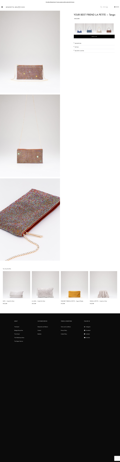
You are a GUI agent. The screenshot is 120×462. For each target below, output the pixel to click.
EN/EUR (117, 7)
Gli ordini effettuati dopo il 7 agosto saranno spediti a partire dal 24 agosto (60, 2)
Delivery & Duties (79, 51)
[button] (94, 43)
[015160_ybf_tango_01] (30, 135)
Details (77, 47)
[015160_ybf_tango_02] (30, 52)
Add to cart (94, 36)
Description (78, 43)
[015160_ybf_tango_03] (30, 219)
